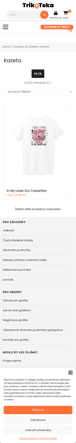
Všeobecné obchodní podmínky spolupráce (33, 330)
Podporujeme (12, 361)
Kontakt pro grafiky (16, 340)
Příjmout (38, 410)
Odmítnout (38, 420)
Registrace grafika (15, 320)
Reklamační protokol (17, 270)
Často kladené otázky (18, 240)
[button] (70, 372)
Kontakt (8, 279)
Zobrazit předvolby (38, 430)
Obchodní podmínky (16, 250)
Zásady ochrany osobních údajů (38, 438)
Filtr (38, 74)
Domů (6, 47)
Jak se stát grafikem (17, 310)
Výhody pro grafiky (15, 300)
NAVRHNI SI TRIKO (57, 27)
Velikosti (8, 230)
